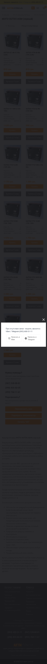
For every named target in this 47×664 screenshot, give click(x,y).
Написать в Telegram (32, 338)
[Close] (43, 319)
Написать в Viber (15, 338)
